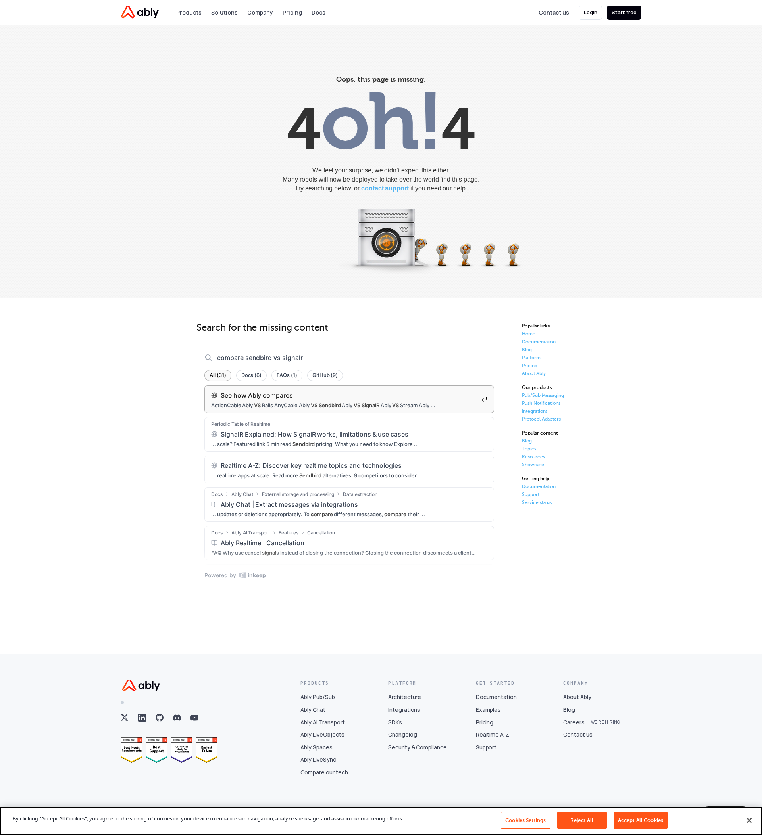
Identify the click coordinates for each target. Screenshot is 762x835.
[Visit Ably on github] (160, 718)
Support (530, 494)
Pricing (292, 12)
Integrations (534, 411)
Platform (531, 357)
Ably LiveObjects (322, 734)
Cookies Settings (525, 820)
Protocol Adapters (541, 419)
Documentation (539, 342)
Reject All (581, 820)
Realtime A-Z (492, 734)
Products (189, 12)
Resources (533, 457)
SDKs (395, 722)
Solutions (224, 12)
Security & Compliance (417, 747)
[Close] (749, 820)
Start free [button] (624, 12)
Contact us (554, 12)
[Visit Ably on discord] (177, 718)
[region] (381, 821)
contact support (385, 188)
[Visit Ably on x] (125, 718)
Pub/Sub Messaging (543, 395)
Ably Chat (312, 709)
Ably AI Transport (322, 722)
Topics (529, 449)
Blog (527, 349)
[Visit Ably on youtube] (194, 718)
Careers (574, 722)
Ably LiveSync (318, 759)
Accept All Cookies (640, 820)
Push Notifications (541, 403)
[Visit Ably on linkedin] (142, 718)
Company (260, 12)
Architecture (404, 697)
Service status (537, 502)
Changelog (402, 734)
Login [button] (590, 12)
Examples (488, 709)
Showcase (533, 464)
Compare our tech (324, 772)
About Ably (534, 373)
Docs (318, 12)
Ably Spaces (316, 747)
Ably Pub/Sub (317, 697)
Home (528, 334)
